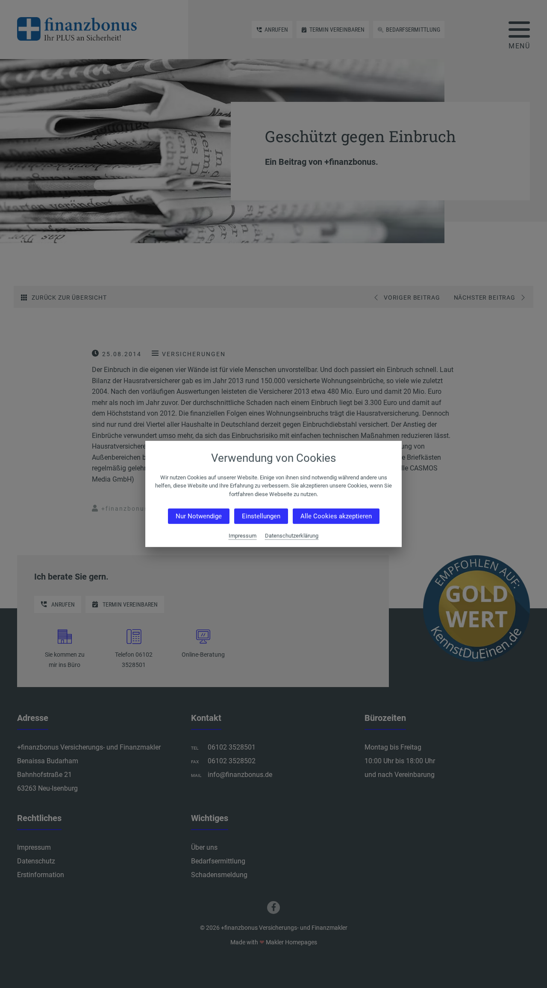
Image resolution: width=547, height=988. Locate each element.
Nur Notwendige (199, 516)
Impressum (242, 536)
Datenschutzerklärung (291, 536)
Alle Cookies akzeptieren (336, 516)
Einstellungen (261, 516)
